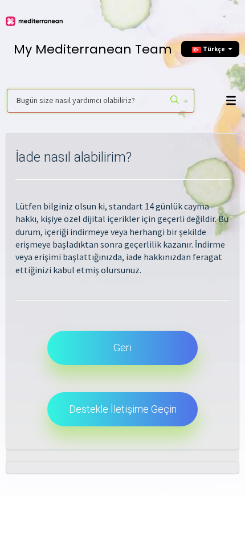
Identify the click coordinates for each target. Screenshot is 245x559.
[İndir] (120, 271)
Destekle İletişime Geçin (123, 409)
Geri (122, 348)
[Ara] (175, 100)
